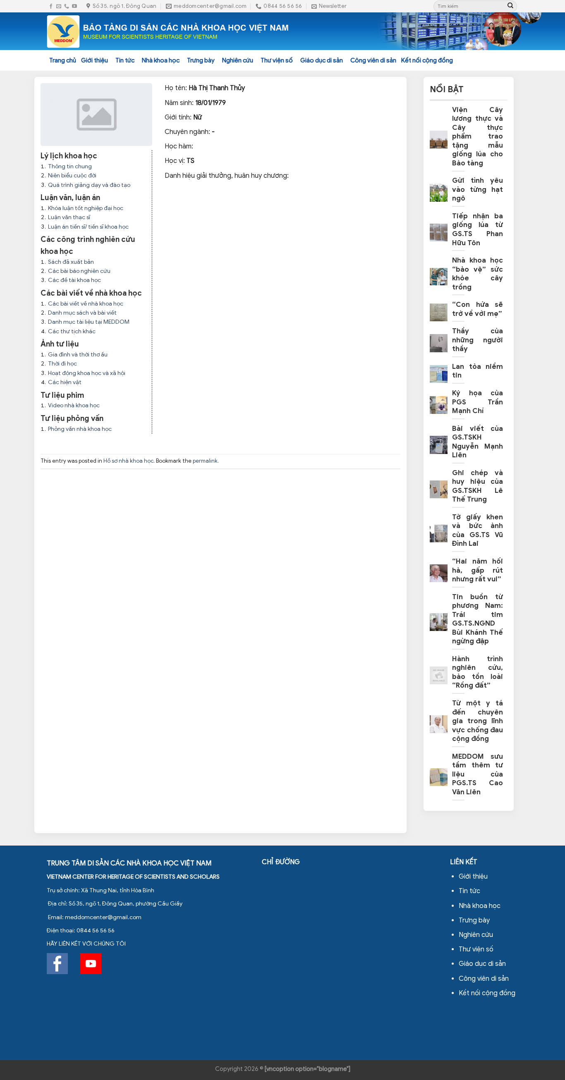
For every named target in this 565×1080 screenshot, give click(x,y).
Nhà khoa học (161, 60)
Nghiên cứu (237, 60)
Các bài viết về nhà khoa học (85, 303)
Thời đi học (62, 363)
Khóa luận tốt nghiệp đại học (85, 208)
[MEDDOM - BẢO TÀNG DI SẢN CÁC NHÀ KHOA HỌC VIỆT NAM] (168, 31)
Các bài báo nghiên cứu (79, 271)
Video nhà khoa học (74, 405)
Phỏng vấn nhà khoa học (80, 428)
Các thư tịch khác (72, 331)
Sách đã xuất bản (71, 261)
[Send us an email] (58, 6)
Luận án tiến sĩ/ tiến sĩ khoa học (88, 226)
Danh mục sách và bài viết (82, 312)
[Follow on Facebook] (50, 6)
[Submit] (510, 6)
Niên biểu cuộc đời (72, 175)
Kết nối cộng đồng (427, 60)
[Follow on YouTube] (74, 6)
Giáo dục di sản (321, 60)
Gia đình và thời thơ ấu (78, 354)
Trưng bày (201, 60)
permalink (205, 461)
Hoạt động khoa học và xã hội (86, 373)
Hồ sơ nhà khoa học (128, 461)
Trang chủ (62, 60)
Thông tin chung (70, 166)
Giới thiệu (94, 60)
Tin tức (124, 60)
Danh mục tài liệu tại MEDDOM (88, 321)
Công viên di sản (373, 60)
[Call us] (66, 6)
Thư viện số (277, 60)
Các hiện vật (64, 382)
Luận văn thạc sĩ (69, 217)
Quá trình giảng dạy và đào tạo (89, 185)
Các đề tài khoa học (74, 280)
